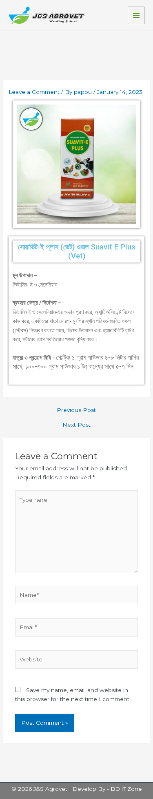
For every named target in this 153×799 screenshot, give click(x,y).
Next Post (76, 425)
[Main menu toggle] (136, 15)
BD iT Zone (126, 789)
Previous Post (76, 410)
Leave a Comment (34, 92)
